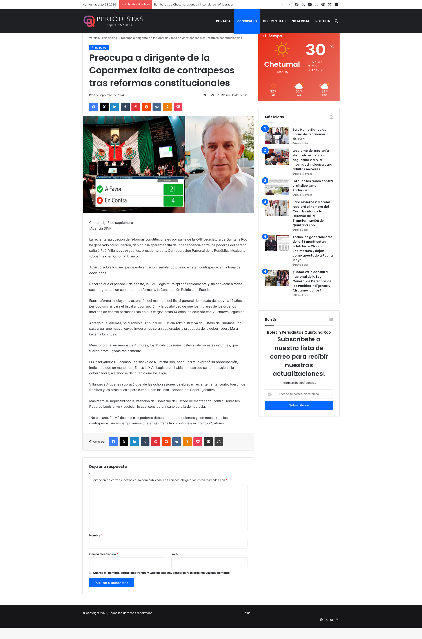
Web (174, 554)
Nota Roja (300, 21)
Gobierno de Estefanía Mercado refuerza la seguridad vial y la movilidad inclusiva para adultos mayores (312, 159)
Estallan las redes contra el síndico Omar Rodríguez (313, 185)
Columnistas (274, 21)
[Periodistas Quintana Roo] (112, 21)
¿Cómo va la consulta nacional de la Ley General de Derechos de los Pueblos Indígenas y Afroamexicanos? (312, 281)
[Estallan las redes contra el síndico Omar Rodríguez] (277, 187)
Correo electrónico (103, 554)
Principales (247, 21)
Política (322, 21)
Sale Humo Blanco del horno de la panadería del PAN (311, 134)
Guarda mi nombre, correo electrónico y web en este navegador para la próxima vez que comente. (162, 572)
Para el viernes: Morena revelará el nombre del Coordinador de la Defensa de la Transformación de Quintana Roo (311, 213)
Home (246, 613)
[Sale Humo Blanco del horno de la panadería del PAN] (277, 135)
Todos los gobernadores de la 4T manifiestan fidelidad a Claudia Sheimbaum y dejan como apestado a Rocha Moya (313, 248)
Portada (223, 21)
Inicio (96, 38)
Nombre (96, 535)
